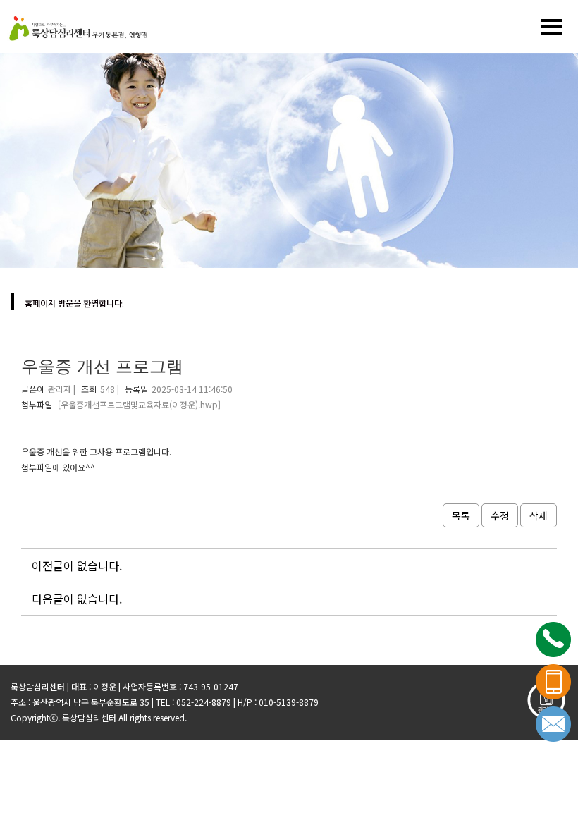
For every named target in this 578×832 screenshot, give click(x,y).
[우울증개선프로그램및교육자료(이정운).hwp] (139, 404)
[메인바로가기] (77, 26)
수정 (500, 515)
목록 (461, 515)
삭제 (538, 515)
